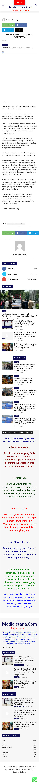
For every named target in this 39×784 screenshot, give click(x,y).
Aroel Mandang (12, 20)
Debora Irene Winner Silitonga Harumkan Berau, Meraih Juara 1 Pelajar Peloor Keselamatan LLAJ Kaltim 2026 (25, 421)
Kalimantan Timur (19, 224)
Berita (4, 311)
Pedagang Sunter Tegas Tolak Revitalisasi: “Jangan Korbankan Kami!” (19, 315)
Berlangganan (32, 279)
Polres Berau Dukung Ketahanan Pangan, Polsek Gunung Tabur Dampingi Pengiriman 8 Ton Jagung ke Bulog (25, 393)
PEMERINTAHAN (7, 327)
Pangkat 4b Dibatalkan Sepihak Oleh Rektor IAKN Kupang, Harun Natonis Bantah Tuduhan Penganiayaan (25, 335)
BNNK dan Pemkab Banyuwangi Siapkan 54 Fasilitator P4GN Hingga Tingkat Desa (25, 346)
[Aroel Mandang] (4, 19)
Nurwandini (5, 319)
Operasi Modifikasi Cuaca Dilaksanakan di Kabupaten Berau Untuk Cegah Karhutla (24, 380)
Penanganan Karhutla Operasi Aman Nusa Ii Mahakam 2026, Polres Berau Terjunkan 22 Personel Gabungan (24, 367)
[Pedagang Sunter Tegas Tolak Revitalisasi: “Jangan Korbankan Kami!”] (19, 299)
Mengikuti (34, 274)
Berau (10, 224)
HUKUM (5, 44)
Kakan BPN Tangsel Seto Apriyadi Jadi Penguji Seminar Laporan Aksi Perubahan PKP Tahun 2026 (24, 324)
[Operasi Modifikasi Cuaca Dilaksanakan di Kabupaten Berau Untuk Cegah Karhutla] (7, 379)
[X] (9, 647)
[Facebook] (3, 647)
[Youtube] (12, 647)
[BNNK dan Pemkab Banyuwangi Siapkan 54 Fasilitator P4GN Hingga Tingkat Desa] (7, 347)
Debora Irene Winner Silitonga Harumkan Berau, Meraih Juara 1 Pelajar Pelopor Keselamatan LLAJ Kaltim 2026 (25, 407)
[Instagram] (6, 647)
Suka (35, 269)
